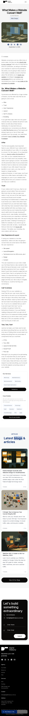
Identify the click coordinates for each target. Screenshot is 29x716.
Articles (3, 672)
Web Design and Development (5, 687)
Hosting (3, 684)
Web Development (8, 381)
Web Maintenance (16, 377)
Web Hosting (17, 381)
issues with (19, 227)
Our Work (3, 667)
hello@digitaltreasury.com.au (14, 618)
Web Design (6, 377)
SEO (2, 681)
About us (3, 670)
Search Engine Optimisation (10, 384)
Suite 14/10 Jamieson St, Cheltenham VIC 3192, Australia (7, 703)
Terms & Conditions (11, 714)
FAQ (2, 675)
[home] (7, 2)
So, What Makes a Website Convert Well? (10, 711)
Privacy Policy (19, 714)
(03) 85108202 (10, 615)
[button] (26, 1)
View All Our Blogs (14, 580)
